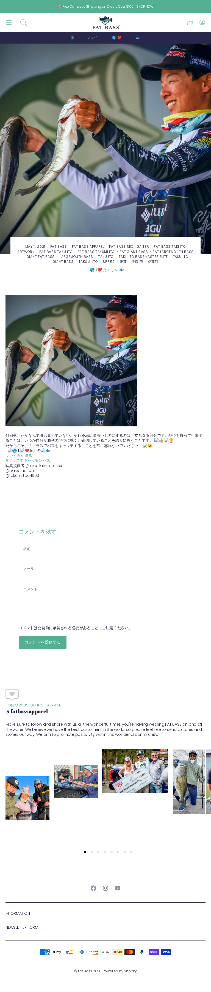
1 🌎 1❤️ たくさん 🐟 (125, 37)
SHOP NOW (144, 6)
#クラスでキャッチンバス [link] (27, 460)
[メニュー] (9, 22)
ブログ (91, 37)
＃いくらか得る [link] (18, 455)
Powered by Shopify (120, 971)
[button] (23, 22)
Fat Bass (85, 971)
